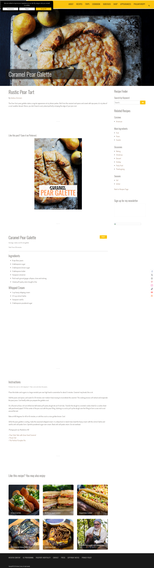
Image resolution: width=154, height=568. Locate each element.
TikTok (151, 288)
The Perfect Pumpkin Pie (17, 440)
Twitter (151, 275)
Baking (118, 151)
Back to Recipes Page (121, 189)
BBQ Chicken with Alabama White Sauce (24, 534)
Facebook (151, 271)
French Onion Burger (58, 534)
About (71, 3)
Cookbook (96, 3)
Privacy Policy (87, 557)
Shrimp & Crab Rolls (24, 500)
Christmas (119, 155)
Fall (117, 180)
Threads (151, 278)
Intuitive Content (14, 557)
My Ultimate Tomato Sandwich (58, 500)
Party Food (119, 165)
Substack (107, 3)
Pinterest (151, 282)
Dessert (118, 158)
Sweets (118, 140)
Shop (115, 3)
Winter (118, 184)
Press (63, 557)
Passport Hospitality (43, 557)
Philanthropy (139, 3)
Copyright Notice (73, 557)
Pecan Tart (12, 438)
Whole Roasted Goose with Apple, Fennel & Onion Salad (92, 534)
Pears (118, 136)
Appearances (125, 3)
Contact (56, 557)
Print (103, 237)
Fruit (117, 133)
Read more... (77, 47)
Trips (87, 3)
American (119, 121)
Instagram (151, 285)
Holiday (118, 162)
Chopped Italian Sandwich (92, 500)
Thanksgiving (120, 169)
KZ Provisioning (28, 557)
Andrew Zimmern (16, 98)
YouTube (151, 292)
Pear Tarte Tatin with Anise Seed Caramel (22, 435)
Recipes (79, 3)
